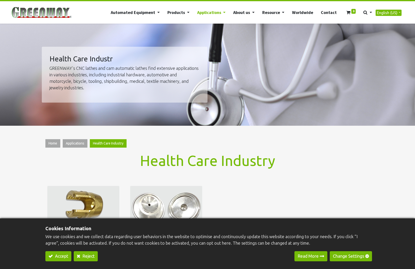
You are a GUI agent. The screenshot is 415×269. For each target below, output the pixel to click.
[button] (367, 12)
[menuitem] (302, 12)
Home (53, 143)
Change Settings (348, 256)
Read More (308, 256)
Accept (61, 256)
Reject (88, 256)
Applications (75, 143)
